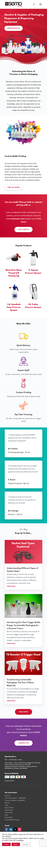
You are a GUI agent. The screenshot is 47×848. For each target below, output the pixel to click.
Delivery (7, 803)
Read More (23, 712)
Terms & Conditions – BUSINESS (15, 800)
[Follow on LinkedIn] (11, 829)
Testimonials (9, 817)
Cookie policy (9, 812)
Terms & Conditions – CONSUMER (15, 798)
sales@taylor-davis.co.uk (19, 219)
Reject (16, 844)
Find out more (13, 187)
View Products (13, 28)
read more (11, 586)
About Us (7, 795)
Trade (6, 805)
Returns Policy (9, 807)
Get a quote (23, 229)
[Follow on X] (15, 829)
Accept (6, 844)
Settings (25, 844)
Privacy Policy (9, 810)
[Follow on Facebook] (6, 829)
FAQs (6, 815)
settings (21, 840)
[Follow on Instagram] (19, 829)
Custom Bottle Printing (12, 820)
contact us (23, 743)
